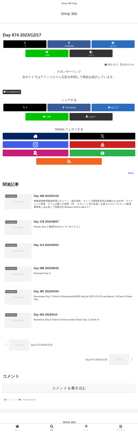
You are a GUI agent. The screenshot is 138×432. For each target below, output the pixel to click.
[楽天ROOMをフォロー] (35, 153)
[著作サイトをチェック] (35, 136)
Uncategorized (13, 92)
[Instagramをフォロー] (35, 144)
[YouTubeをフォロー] (102, 144)
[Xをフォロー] (102, 136)
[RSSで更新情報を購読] (69, 161)
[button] (91, 53)
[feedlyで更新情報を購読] (102, 153)
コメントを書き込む (69, 388)
